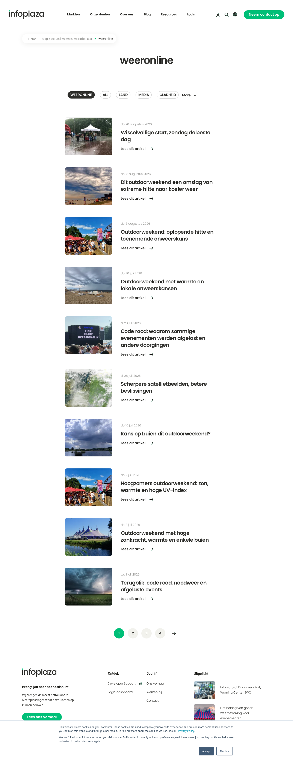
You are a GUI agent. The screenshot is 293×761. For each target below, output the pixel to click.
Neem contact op (264, 14)
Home (32, 39)
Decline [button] (224, 751)
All (105, 94)
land (123, 94)
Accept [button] (206, 751)
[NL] (235, 14)
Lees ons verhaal (42, 717)
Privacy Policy (186, 731)
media (143, 94)
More (186, 95)
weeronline (81, 94)
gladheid (168, 94)
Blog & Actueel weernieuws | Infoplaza (67, 39)
